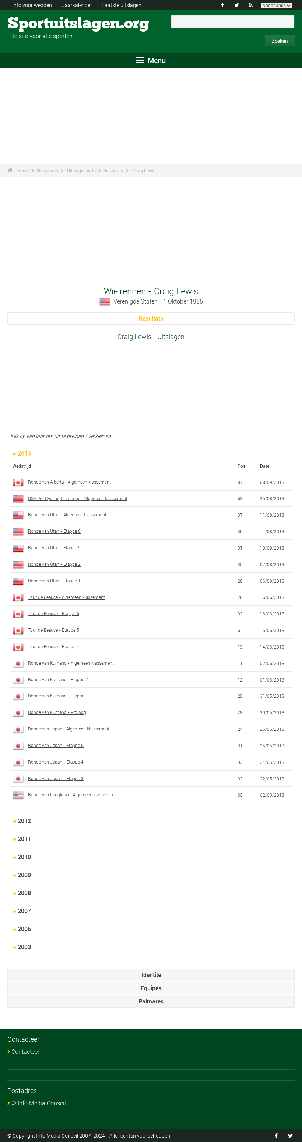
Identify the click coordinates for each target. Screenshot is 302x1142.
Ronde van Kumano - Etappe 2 (58, 679)
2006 (24, 929)
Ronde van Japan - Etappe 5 (56, 745)
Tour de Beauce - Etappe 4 (53, 646)
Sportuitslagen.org (35, 24)
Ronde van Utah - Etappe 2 (54, 564)
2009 (24, 875)
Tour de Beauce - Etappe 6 (53, 613)
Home (23, 170)
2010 (24, 857)
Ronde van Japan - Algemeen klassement (68, 729)
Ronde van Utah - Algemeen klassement (67, 514)
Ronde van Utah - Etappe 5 (54, 547)
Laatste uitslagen (121, 4)
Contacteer (25, 1052)
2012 (24, 821)
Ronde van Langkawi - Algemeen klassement (72, 794)
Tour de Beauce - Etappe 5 (53, 630)
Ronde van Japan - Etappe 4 (56, 762)
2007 (24, 911)
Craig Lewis (143, 170)
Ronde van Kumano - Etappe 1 (58, 696)
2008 (24, 893)
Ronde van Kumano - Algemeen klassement (71, 663)
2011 (24, 839)
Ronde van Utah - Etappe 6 (54, 531)
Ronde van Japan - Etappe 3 (56, 778)
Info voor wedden (32, 4)
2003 (24, 947)
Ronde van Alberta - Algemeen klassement (69, 482)
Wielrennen (47, 170)
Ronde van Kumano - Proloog (57, 712)
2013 (24, 453)
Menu (156, 60)
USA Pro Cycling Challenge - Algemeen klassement (77, 498)
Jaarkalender (77, 4)
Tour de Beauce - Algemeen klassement (66, 597)
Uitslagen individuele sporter (95, 170)
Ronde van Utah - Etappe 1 (54, 580)
